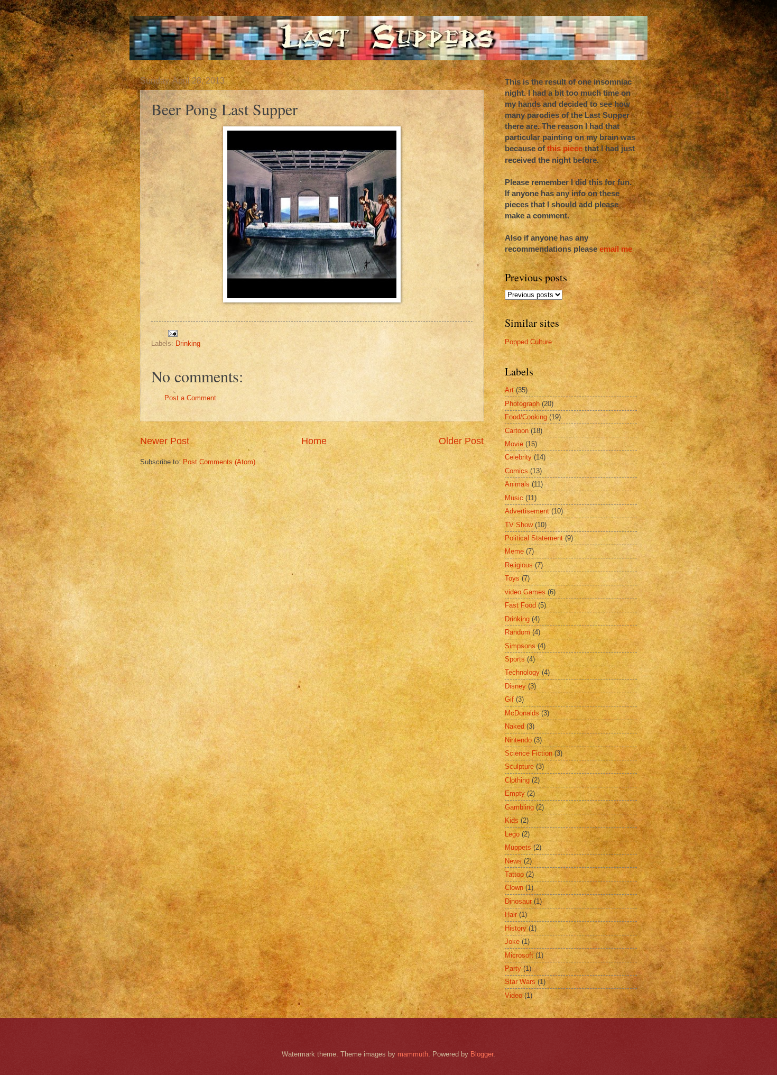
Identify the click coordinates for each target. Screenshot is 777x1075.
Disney (515, 686)
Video (513, 995)
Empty (515, 793)
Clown (514, 888)
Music (514, 498)
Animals (517, 484)
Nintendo (518, 740)
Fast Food (520, 605)
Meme (514, 551)
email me (615, 248)
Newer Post (164, 441)
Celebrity (518, 457)
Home (314, 441)
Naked (514, 726)
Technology (522, 672)
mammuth (412, 1054)
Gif (509, 699)
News (513, 861)
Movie (514, 444)
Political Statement (534, 538)
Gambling (519, 807)
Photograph (522, 404)
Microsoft (519, 955)
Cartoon (517, 431)
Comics (516, 471)
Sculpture (519, 766)
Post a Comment (190, 398)
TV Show (519, 525)
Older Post (461, 441)
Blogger (481, 1054)
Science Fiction (528, 753)
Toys (512, 578)
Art (509, 390)
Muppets (518, 847)
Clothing (517, 780)
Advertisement (527, 511)
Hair (511, 914)
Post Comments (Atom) (219, 462)
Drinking (187, 343)
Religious (519, 565)
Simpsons (520, 646)
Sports (515, 659)
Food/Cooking (526, 417)
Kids (512, 820)
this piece (564, 148)
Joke (512, 941)
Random (517, 632)
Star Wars (520, 982)
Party (513, 968)
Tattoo (514, 874)
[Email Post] (172, 332)
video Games (525, 592)
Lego (512, 834)
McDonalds (522, 713)
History (515, 928)
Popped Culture (528, 342)
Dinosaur (518, 901)
